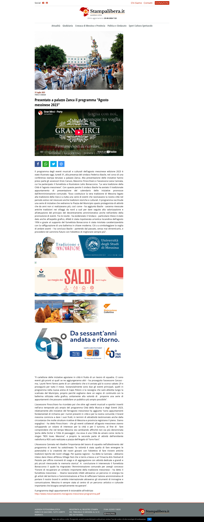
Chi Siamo (136, 2)
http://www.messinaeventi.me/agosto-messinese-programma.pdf (67, 493)
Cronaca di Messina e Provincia (90, 25)
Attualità (56, 25)
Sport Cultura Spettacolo (140, 25)
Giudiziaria (68, 25)
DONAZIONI (162, 2)
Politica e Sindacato (117, 25)
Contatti (148, 2)
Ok (149, 519)
